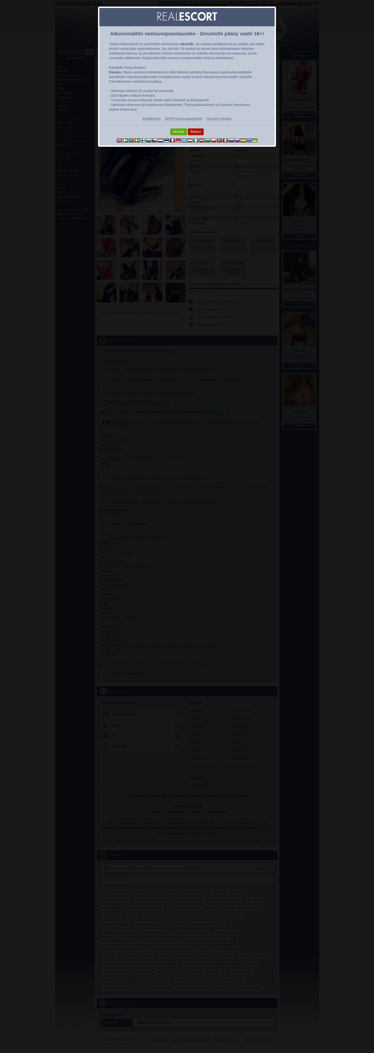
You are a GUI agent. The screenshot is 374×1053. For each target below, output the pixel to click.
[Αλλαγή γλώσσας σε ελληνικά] (184, 140)
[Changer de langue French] (172, 140)
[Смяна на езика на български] (148, 140)
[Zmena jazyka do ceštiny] (154, 140)
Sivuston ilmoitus (219, 119)
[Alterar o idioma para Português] (219, 140)
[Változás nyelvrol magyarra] (190, 140)
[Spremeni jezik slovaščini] (237, 140)
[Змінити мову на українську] (254, 140)
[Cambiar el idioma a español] (243, 140)
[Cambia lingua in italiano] (195, 140)
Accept (178, 132)
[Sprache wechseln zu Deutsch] (178, 140)
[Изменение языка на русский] (231, 140)
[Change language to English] (119, 140)
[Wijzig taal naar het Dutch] (160, 140)
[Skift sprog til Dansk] (125, 140)
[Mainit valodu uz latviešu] (202, 140)
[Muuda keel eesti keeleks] (166, 140)
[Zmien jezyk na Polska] (213, 140)
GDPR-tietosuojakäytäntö (183, 119)
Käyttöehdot (151, 119)
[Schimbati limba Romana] (225, 140)
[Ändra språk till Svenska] (137, 140)
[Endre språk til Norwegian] (131, 140)
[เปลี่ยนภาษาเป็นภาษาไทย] (249, 140)
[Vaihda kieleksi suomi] (143, 140)
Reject (196, 132)
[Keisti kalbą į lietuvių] (207, 140)
